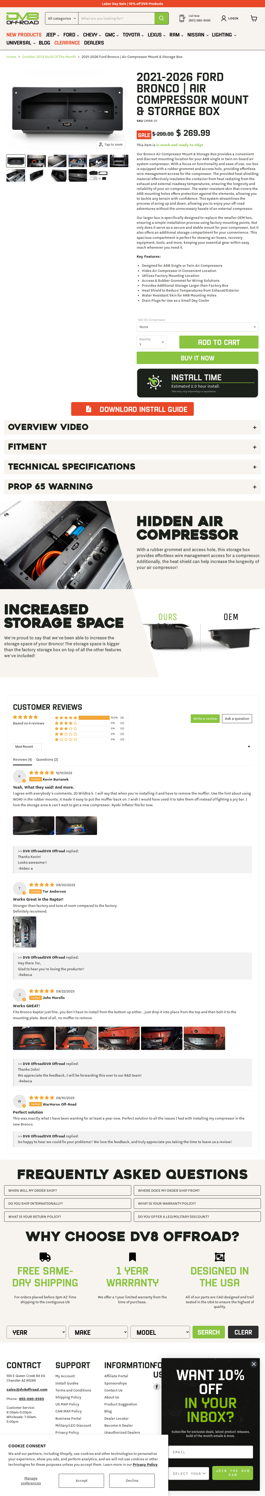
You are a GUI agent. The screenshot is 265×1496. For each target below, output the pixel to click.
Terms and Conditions (73, 1390)
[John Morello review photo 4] (161, 1038)
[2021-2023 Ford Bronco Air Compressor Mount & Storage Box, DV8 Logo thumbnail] (78, 175)
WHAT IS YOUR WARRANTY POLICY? (167, 1203)
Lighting (222, 34)
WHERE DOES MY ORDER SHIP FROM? (169, 1190)
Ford (70, 34)
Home (11, 57)
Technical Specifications (72, 467)
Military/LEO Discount (73, 1425)
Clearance (67, 42)
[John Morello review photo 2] (76, 1038)
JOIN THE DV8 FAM (233, 1473)
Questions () (47, 759)
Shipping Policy (68, 1397)
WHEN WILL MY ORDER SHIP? (32, 1190)
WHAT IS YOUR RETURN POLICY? (34, 1216)
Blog (44, 42)
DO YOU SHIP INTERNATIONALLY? (35, 1203)
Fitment (27, 447)
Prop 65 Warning (50, 487)
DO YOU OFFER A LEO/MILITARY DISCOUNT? (173, 1216)
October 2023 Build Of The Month (49, 57)
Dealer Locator (116, 1418)
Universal (19, 42)
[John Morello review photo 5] (204, 1038)
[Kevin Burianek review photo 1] (33, 825)
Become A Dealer (118, 1425)
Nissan (196, 34)
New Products (24, 34)
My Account (65, 1376)
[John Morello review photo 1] (33, 1038)
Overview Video (48, 427)
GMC (110, 34)
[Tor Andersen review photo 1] (24, 931)
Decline (132, 1480)
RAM (175, 34)
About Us (111, 1397)
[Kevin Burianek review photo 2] (76, 825)
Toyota (132, 34)
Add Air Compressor (151, 320)
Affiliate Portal (116, 1376)
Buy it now (197, 358)
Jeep (51, 34)
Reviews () (22, 759)
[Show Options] (204, 1473)
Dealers (94, 42)
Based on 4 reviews (28, 723)
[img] (42, 773)
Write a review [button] (205, 718)
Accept (81, 1480)
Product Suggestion (120, 1404)
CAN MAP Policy (68, 1411)
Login (233, 18)
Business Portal (68, 1418)
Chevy (91, 34)
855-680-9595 (31, 1399)
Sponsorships (115, 1383)
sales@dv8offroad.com (26, 1389)
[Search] (161, 18)
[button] (66, 717)
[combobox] (187, 1473)
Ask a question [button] (237, 718)
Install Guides (66, 1383)
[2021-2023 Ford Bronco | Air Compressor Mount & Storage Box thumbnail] (15, 161)
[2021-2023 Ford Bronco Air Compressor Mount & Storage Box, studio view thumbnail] (36, 175)
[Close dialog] (254, 1364)
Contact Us (113, 1390)
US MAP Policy (67, 1404)
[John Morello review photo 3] (119, 1038)
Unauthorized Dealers (122, 1432)
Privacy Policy (145, 1464)
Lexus (155, 34)
